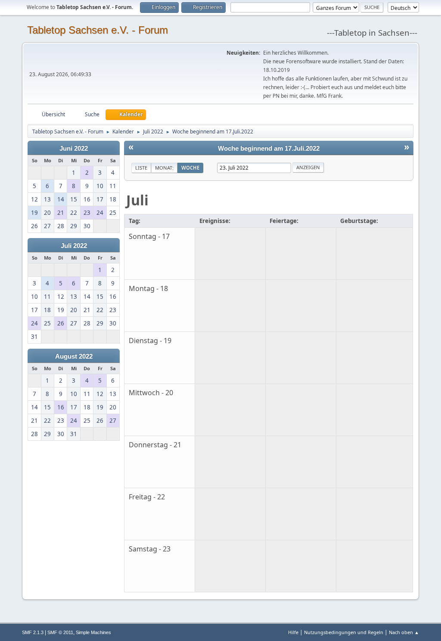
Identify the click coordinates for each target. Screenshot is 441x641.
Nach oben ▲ (404, 632)
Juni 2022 (73, 148)
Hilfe (293, 632)
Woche (190, 167)
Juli (137, 200)
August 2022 (74, 356)
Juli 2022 (74, 245)
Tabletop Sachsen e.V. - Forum (97, 30)
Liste (141, 167)
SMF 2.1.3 (32, 632)
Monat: (164, 167)
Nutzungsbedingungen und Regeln (343, 632)
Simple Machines (93, 632)
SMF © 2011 (60, 632)
